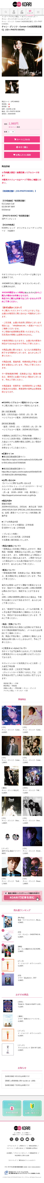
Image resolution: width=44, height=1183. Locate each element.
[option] (22, 56)
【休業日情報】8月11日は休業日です (17, 1076)
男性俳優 (18, 688)
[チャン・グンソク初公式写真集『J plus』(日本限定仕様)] (11, 776)
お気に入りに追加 (23, 155)
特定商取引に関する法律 (22, 1155)
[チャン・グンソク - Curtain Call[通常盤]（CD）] (32, 715)
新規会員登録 (33, 1145)
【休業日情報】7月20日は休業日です (17, 1085)
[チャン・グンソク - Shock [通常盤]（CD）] (32, 806)
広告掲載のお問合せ (31, 1148)
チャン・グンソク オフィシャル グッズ (15, 19)
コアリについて (11, 1145)
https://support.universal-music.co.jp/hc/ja (19, 495)
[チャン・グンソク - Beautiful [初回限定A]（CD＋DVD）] (32, 866)
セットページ (30, 292)
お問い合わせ (19, 1148)
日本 (16, 683)
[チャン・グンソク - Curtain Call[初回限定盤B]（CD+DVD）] (11, 745)
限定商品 (7, 686)
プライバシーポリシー (20, 1153)
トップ (4, 16)
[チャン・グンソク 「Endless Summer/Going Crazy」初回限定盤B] (11, 866)
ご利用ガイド (23, 1145)
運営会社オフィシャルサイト (27, 1160)
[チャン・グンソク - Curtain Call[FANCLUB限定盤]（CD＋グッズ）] (11, 715)
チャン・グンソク (30, 688)
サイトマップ (12, 1160)
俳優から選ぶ (8, 688)
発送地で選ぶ (8, 683)
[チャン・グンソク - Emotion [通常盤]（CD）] (32, 836)
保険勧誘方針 (33, 1153)
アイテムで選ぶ (13, 16)
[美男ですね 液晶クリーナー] (11, 836)
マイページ (10, 1148)
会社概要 (9, 1153)
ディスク (20, 691)
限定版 (14, 686)
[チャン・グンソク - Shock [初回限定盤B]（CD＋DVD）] (11, 806)
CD (26, 691)
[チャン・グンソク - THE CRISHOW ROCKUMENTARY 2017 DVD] (32, 776)
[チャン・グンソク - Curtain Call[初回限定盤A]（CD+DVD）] (32, 745)
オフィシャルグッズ (28, 16)
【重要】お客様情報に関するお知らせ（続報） (20, 1081)
